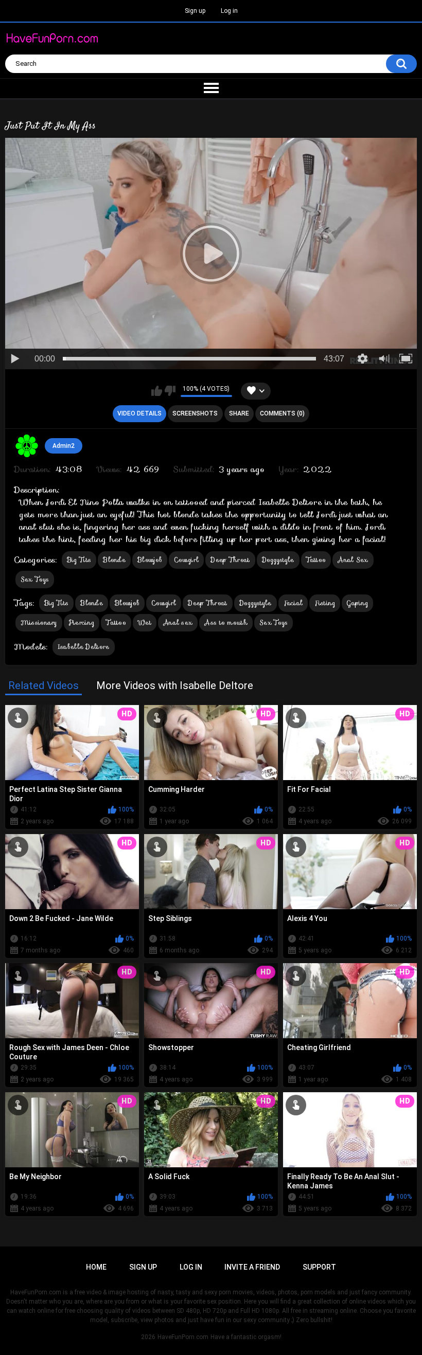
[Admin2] (27, 446)
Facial (293, 603)
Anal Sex (353, 560)
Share (239, 413)
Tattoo (316, 560)
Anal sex (177, 622)
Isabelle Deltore (84, 647)
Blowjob (149, 560)
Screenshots (195, 413)
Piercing (81, 622)
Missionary (39, 622)
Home (96, 1267)
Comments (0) (282, 413)
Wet (144, 622)
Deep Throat (230, 560)
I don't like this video (170, 391)
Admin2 (63, 445)
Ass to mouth (226, 622)
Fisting (324, 603)
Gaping (357, 603)
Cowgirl (186, 560)
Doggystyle (278, 560)
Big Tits (79, 560)
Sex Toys (35, 579)
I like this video (156, 391)
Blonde (114, 560)
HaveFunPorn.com (182, 1337)
